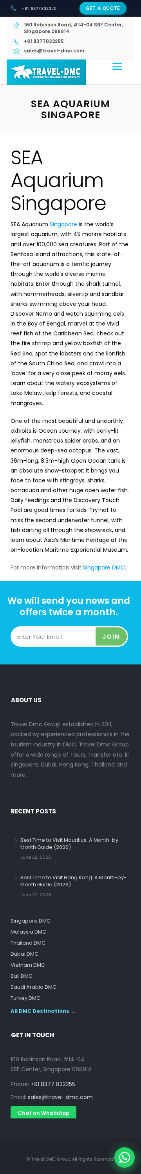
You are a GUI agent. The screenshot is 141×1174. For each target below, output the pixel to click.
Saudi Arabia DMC (33, 987)
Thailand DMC (28, 943)
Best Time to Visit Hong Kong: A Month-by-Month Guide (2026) (73, 881)
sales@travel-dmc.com (60, 1097)
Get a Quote (103, 8)
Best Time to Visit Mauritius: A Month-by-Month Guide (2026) (70, 843)
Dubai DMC (24, 954)
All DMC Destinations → (43, 1011)
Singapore (63, 224)
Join (111, 637)
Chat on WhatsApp (43, 1113)
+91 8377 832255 (53, 1084)
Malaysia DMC (28, 932)
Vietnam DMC (28, 965)
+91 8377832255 (39, 8)
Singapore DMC (104, 567)
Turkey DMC (25, 998)
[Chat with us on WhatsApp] (124, 1157)
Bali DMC (22, 976)
